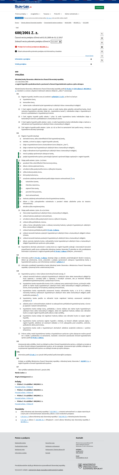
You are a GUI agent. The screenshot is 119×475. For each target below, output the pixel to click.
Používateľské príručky (21, 446)
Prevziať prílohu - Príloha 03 (24, 398)
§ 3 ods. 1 (33, 355)
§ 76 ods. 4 (68, 89)
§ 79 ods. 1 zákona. (37, 338)
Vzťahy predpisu (20, 64)
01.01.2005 (86, 22)
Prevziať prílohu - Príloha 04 (24, 404)
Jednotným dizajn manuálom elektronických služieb (46, 470)
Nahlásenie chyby (20, 449)
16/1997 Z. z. (85, 361)
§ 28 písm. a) (25, 417)
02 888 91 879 (79, 451)
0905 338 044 (79, 453)
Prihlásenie (99, 8)
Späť (17, 27)
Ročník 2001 (68, 22)
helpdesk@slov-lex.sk (82, 457)
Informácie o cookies (21, 453)
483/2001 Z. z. (44, 47)
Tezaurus (46, 14)
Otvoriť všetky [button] (89, 55)
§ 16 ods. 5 (24, 420)
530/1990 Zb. (40, 420)
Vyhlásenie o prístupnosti (52, 446)
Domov (17, 22)
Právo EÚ (57, 14)
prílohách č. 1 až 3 (58, 97)
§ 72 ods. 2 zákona (52, 230)
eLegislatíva (35, 14)
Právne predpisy (20, 14)
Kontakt (47, 453)
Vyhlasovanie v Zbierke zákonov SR (55, 449)
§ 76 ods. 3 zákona (60, 251)
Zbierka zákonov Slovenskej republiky (31, 22)
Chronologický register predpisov (53, 22)
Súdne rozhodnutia (71, 14)
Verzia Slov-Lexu (49, 443)
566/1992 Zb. (63, 417)
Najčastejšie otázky (20, 443)
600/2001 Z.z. (77, 22)
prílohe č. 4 (60, 262)
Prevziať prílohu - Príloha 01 (24, 387)
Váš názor (49, 18)
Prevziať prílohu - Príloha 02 (24, 393)
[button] (102, 34)
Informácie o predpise (22, 59)
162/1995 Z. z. (54, 412)
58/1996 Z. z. (24, 422)
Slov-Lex (37, 2)
